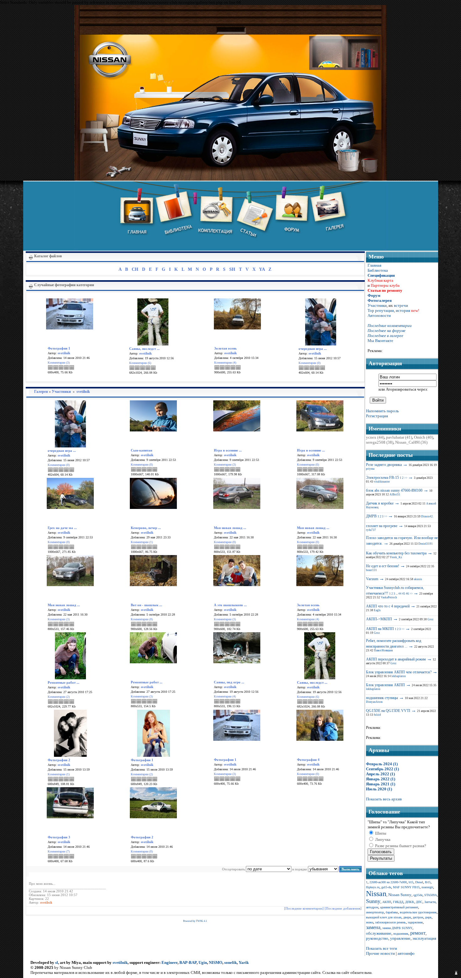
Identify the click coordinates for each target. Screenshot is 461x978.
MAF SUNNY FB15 (406, 887)
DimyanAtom (374, 701)
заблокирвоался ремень (390, 922)
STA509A (430, 895)
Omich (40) (423, 437)
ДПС (419, 902)
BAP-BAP (188, 962)
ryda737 (371, 530)
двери (407, 917)
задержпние (415, 922)
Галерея (41, 391)
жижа (369, 922)
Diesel (419, 882)
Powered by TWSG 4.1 (195, 921)
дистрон (418, 917)
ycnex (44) (375, 437)
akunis (418, 579)
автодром (372, 907)
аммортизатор (375, 912)
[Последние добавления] (343, 908)
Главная (374, 265)
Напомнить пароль (382, 411)
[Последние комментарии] (304, 908)
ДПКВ (409, 902)
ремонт (418, 933)
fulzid (377, 714)
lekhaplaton (398, 676)
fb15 (428, 882)
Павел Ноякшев (383, 650)
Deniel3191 (425, 543)
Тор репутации (381, 310)
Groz (430, 619)
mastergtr (427, 887)
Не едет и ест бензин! (382, 566)
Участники (61, 391)
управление (400, 938)
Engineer (170, 962)
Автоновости (379, 315)
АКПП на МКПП (380, 629)
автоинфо (406, 953)
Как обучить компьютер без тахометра (396, 553)
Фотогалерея (380, 300)
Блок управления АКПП (385, 685)
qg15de (417, 895)
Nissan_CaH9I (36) (411, 442)
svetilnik (83, 391)
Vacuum (372, 579)
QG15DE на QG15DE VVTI (388, 710)
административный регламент (399, 907)
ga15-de (386, 887)
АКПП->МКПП (379, 619)
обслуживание (378, 933)
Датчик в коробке (380, 503)
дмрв (428, 917)
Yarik (244, 962)
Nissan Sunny (399, 894)
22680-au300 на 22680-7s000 (388, 882)
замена (373, 927)
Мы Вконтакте (380, 340)
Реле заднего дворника (384, 464)
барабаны (392, 912)
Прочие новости (380, 953)
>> (405, 477)
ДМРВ (371, 516)
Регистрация (377, 416)
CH (135, 269)
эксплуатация (424, 938)
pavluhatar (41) (399, 437)
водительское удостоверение (418, 912)
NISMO (215, 962)
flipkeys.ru (372, 887)
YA (262, 269)
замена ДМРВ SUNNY (397, 928)
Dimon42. (427, 516)
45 (403, 593)
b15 (411, 882)
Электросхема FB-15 (382, 477)
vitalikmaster (382, 481)
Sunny (373, 901)
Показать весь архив (384, 799)
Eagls (377, 610)
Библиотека (378, 270)
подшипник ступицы (382, 698)
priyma (370, 468)
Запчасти (430, 902)
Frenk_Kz (396, 557)
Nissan (376, 894)
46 (407, 593)
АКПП (386, 902)
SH (232, 269)
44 (399, 593)
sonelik (230, 962)
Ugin (203, 962)
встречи (401, 305)
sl (56, 962)
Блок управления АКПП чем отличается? (399, 672)
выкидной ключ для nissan (383, 917)
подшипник (400, 933)
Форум (374, 295)
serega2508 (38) (379, 442)
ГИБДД (398, 902)
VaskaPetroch (389, 597)
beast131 (371, 570)
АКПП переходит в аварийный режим (396, 659)
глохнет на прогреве (381, 526)
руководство (377, 938)
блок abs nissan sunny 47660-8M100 (394, 490)
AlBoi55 (394, 494)
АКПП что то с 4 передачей (388, 606)
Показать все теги (381, 948)
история (403, 310)
